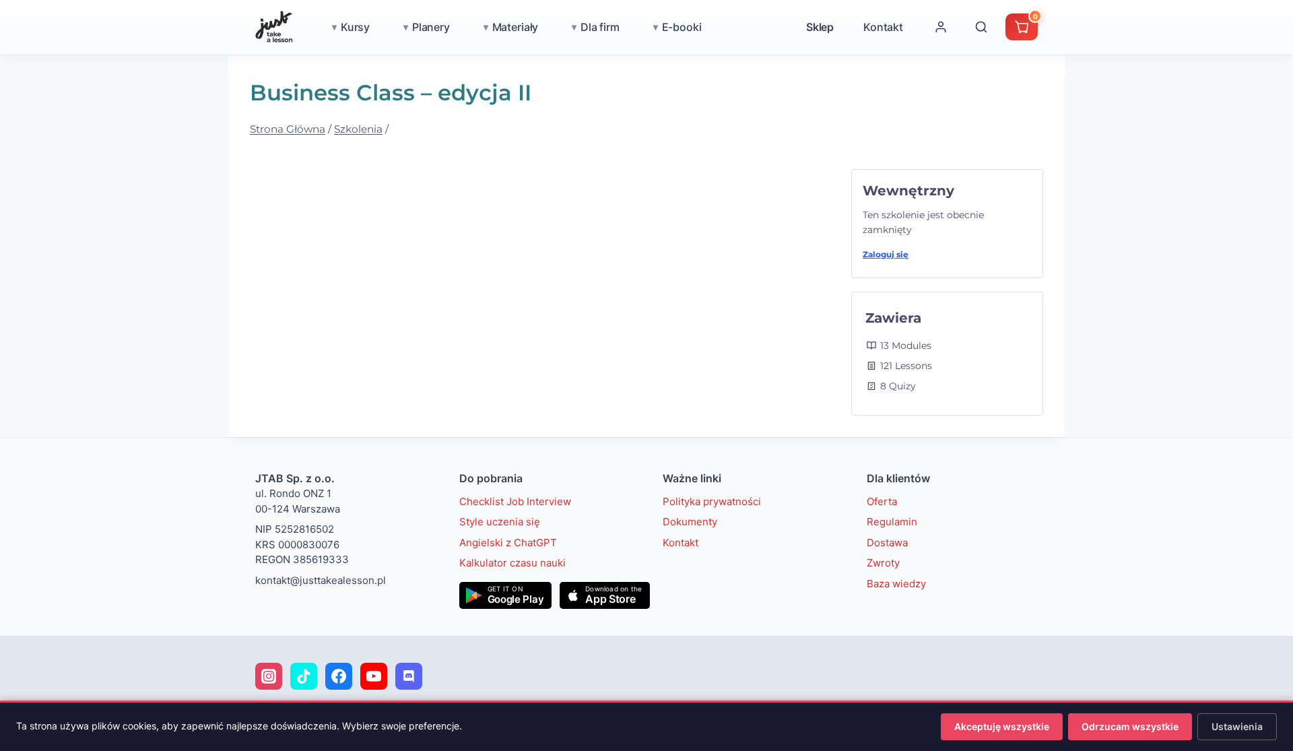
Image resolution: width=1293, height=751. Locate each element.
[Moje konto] (941, 26)
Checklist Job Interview (515, 501)
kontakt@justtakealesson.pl (320, 580)
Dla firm (600, 27)
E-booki (682, 27)
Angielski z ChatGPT (508, 542)
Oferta (882, 501)
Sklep (820, 27)
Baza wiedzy (896, 583)
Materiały (515, 27)
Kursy (355, 27)
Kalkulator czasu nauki (512, 562)
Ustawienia (1237, 726)
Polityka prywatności (712, 501)
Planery (431, 27)
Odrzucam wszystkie (1130, 726)
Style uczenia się (499, 521)
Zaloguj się (885, 254)
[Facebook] (338, 676)
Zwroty (883, 562)
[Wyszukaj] (981, 26)
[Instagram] (268, 676)
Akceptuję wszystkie (1001, 726)
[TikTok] (303, 676)
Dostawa (887, 542)
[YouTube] (373, 676)
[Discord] (408, 676)
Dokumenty (690, 521)
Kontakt (883, 27)
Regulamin (892, 521)
